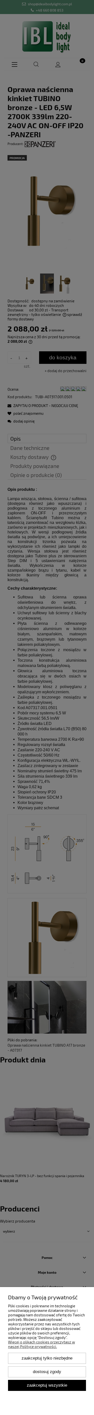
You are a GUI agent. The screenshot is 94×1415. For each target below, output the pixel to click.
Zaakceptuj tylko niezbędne (47, 1358)
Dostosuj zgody (47, 1371)
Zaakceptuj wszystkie (47, 1385)
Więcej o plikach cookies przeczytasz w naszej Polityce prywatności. (41, 1344)
